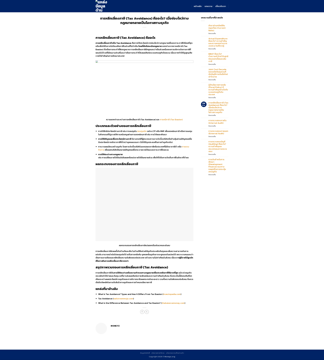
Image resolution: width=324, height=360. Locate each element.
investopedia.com (172, 294)
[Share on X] (147, 312)
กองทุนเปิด (142, 131)
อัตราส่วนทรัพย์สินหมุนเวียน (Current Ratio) (217, 28)
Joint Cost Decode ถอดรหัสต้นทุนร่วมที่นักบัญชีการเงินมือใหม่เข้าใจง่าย (218, 73)
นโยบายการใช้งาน (158, 353)
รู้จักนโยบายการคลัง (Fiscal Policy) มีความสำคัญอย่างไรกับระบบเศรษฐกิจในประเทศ (218, 90)
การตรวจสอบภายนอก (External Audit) (218, 132)
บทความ (208, 6)
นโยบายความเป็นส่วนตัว (175, 353)
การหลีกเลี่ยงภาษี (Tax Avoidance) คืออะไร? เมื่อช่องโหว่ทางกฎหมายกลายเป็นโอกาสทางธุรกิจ (218, 107)
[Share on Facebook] (142, 312)
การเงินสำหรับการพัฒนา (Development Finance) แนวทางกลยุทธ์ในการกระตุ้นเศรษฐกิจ (217, 165)
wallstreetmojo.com (123, 298)
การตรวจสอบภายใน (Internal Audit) (217, 121)
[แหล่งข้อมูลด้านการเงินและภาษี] (105, 6)
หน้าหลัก (198, 6)
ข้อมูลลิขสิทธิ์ (145, 353)
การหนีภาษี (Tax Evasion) (171, 119)
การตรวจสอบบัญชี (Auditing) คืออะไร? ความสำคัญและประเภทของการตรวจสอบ (217, 146)
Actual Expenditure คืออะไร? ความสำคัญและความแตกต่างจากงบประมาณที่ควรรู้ (217, 42)
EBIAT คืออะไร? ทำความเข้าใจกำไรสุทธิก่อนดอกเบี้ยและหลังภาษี (218, 57)
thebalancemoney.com (173, 302)
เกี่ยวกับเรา (220, 6)
